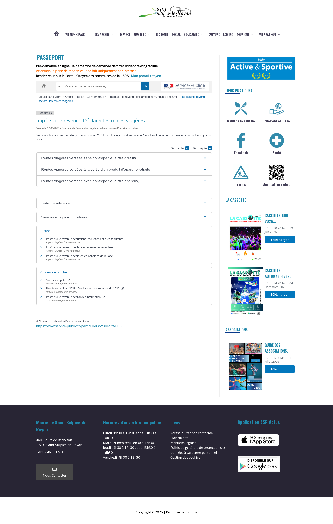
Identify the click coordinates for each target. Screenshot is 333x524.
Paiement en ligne (277, 120)
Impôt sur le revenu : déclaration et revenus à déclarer (143, 96)
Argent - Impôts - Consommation (86, 96)
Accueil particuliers (50, 96)
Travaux (241, 184)
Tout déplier (200, 148)
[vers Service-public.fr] (185, 86)
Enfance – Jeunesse (132, 34)
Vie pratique (267, 34)
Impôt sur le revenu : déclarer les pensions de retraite (79, 255)
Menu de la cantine (241, 120)
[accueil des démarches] (43, 85)
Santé (277, 152)
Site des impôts (56, 280)
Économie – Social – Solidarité (177, 34)
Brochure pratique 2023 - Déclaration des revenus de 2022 (83, 288)
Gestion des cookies (185, 457)
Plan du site (179, 437)
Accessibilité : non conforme (191, 433)
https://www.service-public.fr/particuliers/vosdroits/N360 (80, 326)
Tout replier (178, 148)
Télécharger (279, 239)
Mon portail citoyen (146, 75)
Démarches (102, 34)
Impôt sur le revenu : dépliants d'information (73, 297)
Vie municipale (75, 34)
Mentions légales (183, 442)
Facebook (241, 152)
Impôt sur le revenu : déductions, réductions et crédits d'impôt (84, 238)
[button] (124, 158)
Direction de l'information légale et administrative (64, 321)
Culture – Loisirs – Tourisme (229, 34)
